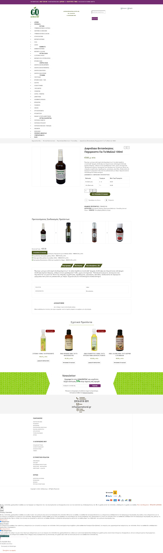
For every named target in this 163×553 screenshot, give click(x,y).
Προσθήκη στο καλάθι (101, 194)
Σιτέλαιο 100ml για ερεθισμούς (43, 353)
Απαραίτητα (5, 521)
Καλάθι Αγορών (37, 448)
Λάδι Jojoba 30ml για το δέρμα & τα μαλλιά (120, 354)
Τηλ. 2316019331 (71, 13)
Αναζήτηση (95, 18)
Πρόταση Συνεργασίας (39, 484)
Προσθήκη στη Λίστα (94, 200)
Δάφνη (100, 210)
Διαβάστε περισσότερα (43, 361)
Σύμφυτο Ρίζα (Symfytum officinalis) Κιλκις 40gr (128, 148)
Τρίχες (109, 210)
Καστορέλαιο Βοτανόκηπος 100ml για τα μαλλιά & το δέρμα (125, 148)
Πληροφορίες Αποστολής (40, 427)
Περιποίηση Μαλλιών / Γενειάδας (67, 141)
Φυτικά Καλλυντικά (49, 141)
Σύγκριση (50, 361)
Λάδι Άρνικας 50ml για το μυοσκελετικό (68, 354)
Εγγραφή (94, 385)
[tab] (67, 265)
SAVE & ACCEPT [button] (4, 536)
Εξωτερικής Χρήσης (97, 208)
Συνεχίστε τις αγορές (9, 550)
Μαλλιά (104, 210)
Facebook (36, 423)
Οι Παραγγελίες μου (38, 447)
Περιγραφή (66, 266)
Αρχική (35, 435)
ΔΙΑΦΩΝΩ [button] (159, 505)
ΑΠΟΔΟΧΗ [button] (153, 505)
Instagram (36, 425)
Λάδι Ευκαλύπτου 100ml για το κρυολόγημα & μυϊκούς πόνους (94, 354)
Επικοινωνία (36, 460)
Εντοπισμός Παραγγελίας (40, 464)
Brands (35, 482)
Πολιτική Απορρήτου (88, 393)
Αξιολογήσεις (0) (93, 266)
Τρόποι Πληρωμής (38, 433)
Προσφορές (36, 480)
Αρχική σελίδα (36, 141)
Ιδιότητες (78, 266)
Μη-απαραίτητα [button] (5, 529)
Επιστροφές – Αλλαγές (39, 468)
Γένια (96, 210)
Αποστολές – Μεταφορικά (40, 466)
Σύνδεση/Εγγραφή (38, 445)
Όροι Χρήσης (36, 431)
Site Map (35, 462)
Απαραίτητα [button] (3, 520)
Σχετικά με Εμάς (37, 421)
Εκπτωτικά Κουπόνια (38, 478)
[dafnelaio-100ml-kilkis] (60, 166)
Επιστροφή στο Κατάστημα (8, 546)
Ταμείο (35, 450)
